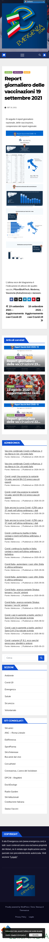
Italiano (30, 1)
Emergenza (18, 72)
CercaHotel (10, 764)
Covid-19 (8, 72)
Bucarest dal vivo (13, 757)
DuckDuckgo (11, 785)
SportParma (10, 747)
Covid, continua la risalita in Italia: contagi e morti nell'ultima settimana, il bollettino (23, 536)
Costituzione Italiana (14, 802)
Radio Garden (11, 792)
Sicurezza (9, 703)
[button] (40, 55)
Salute (27, 72)
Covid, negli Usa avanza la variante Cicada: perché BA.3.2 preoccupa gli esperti (22, 479)
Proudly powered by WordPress (17, 907)
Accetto (35, 935)
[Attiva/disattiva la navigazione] (22, 55)
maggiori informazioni (18, 935)
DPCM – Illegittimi (13, 778)
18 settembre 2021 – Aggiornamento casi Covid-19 (34, 311)
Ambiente (9, 675)
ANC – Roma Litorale (15, 733)
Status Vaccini (11, 809)
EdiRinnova (10, 740)
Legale (13, 857)
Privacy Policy (20, 917)
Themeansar (24, 910)
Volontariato (10, 710)
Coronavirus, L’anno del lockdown (21, 771)
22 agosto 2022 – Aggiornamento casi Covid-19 (22, 393)
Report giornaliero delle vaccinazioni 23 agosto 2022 (22, 364)
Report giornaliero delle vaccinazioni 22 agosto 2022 (22, 422)
